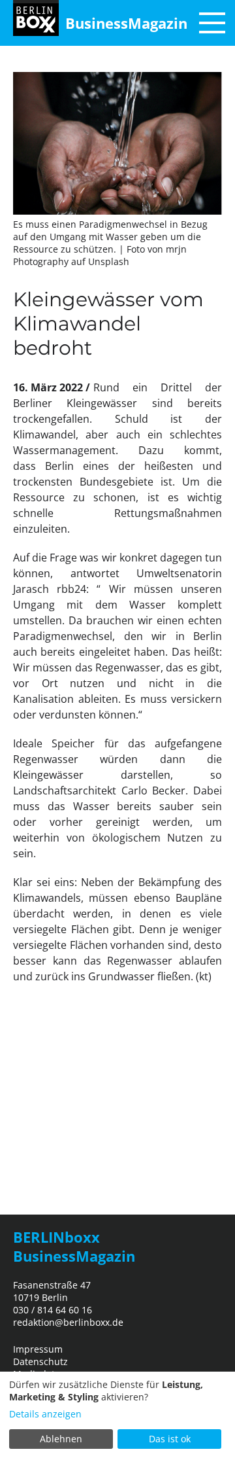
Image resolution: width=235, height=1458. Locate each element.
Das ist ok (170, 1438)
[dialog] (117, 1415)
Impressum (38, 1349)
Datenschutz (40, 1361)
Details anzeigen (45, 1414)
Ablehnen (61, 1438)
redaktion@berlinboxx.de (68, 1322)
